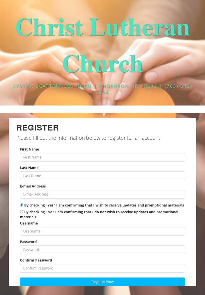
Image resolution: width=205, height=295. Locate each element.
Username (29, 223)
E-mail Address (33, 186)
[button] (102, 109)
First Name (29, 149)
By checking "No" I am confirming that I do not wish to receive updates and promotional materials (99, 214)
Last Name (29, 167)
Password (28, 241)
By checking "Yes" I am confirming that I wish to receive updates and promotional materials (103, 205)
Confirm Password (36, 260)
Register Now (103, 281)
